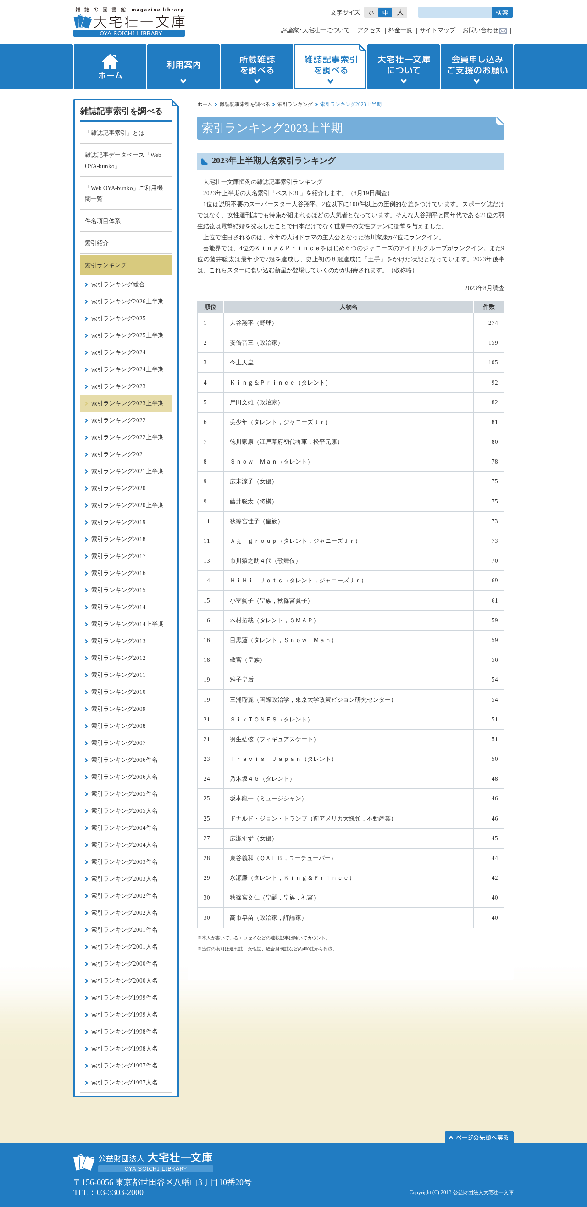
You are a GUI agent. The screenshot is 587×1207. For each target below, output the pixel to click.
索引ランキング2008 (118, 725)
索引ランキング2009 (118, 708)
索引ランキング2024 (118, 352)
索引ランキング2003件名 (124, 861)
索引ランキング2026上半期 (127, 301)
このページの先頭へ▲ (479, 1137)
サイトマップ (437, 30)
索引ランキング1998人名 (124, 1048)
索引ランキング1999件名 (124, 997)
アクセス (369, 30)
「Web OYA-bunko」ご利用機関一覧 (124, 193)
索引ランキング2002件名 (124, 895)
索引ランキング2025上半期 (127, 335)
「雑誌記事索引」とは (114, 132)
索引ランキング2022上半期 (127, 437)
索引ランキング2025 (118, 318)
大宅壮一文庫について (403, 66)
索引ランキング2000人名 (124, 980)
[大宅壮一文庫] (129, 22)
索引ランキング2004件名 (124, 827)
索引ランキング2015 (118, 590)
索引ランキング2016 (118, 573)
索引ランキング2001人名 (124, 946)
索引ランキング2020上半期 (127, 505)
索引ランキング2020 (118, 488)
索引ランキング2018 (118, 539)
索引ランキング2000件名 (124, 963)
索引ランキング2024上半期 (127, 369)
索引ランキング (295, 104)
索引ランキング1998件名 (124, 1031)
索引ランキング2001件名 (124, 929)
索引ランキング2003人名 (124, 878)
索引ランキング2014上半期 (127, 623)
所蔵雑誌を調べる (257, 66)
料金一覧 (400, 30)
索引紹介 (97, 243)
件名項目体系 (103, 221)
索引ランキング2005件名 (124, 793)
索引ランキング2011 (118, 674)
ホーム (109, 66)
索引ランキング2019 (118, 522)
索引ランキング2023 (118, 386)
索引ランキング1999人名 (124, 1014)
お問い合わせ (480, 30)
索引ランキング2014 (118, 607)
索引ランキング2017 (118, 556)
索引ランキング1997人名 (124, 1082)
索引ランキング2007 (118, 742)
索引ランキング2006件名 (124, 759)
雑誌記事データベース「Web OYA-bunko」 (123, 160)
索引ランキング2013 (118, 640)
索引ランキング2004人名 (124, 844)
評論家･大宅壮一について (315, 30)
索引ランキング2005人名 (124, 810)
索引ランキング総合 (118, 284)
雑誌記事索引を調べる (330, 66)
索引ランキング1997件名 (124, 1065)
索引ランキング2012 (118, 657)
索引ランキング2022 (118, 420)
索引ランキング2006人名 (124, 776)
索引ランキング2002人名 (124, 912)
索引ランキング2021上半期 (127, 471)
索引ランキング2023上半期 (127, 403)
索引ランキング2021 (118, 454)
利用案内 (183, 66)
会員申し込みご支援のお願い (477, 66)
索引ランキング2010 (118, 691)
